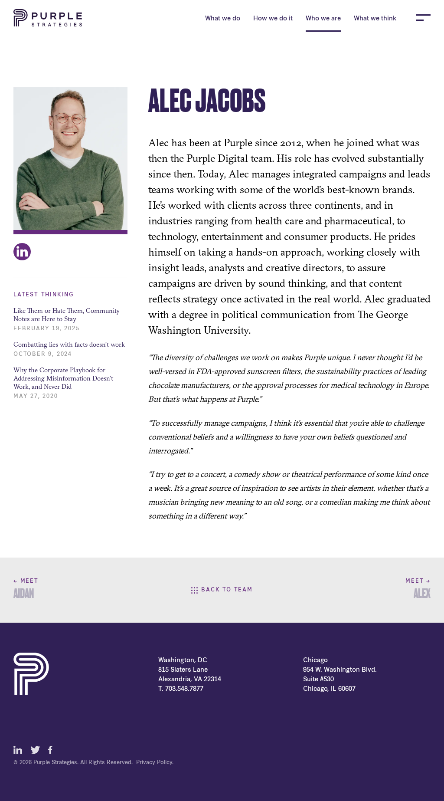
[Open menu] (423, 17)
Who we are (323, 19)
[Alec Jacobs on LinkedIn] (22, 251)
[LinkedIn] (17, 749)
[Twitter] (35, 749)
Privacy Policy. (154, 762)
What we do (222, 19)
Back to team (227, 590)
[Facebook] (52, 749)
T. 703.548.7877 (180, 689)
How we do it (273, 19)
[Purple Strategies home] (47, 17)
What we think (375, 19)
